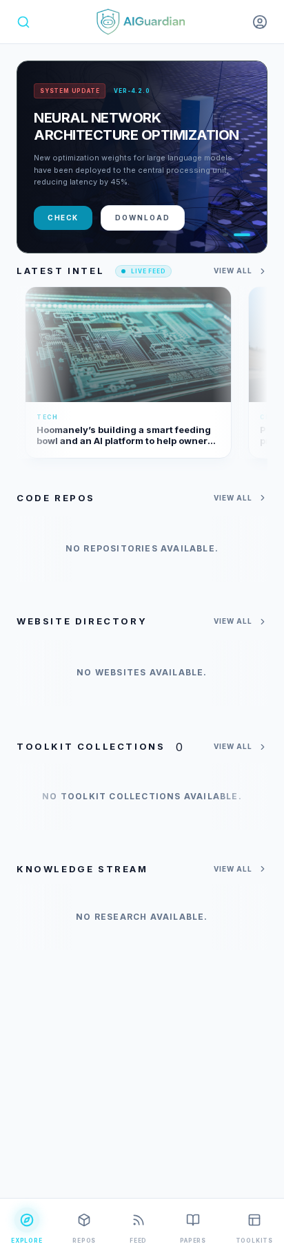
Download (142, 217)
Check (63, 217)
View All (233, 270)
